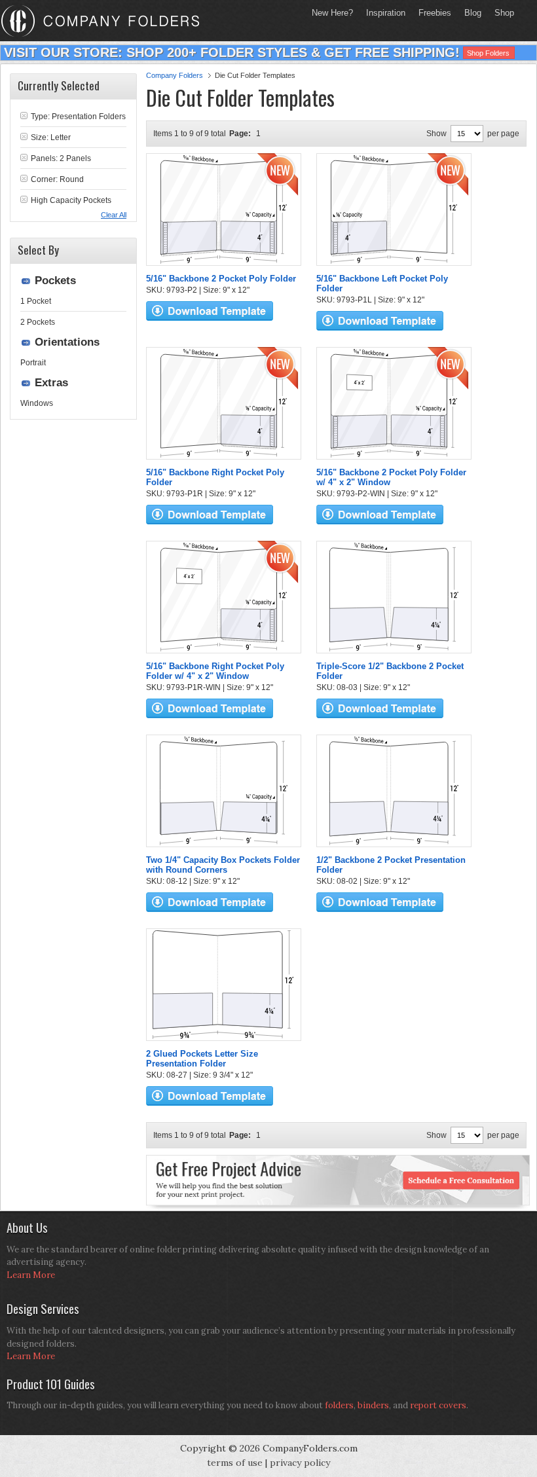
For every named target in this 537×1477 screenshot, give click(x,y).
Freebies (431, 13)
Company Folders (174, 75)
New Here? (332, 13)
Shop (501, 13)
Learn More (31, 1275)
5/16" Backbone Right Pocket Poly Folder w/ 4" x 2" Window (215, 671)
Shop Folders (488, 53)
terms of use (235, 1462)
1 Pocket (35, 301)
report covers (438, 1405)
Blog (472, 13)
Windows (36, 403)
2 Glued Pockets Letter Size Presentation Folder (202, 1058)
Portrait (33, 362)
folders (339, 1405)
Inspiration (385, 13)
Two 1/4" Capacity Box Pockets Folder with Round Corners (223, 865)
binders (373, 1405)
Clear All (113, 215)
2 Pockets (37, 322)
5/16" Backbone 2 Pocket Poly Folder (221, 278)
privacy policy (300, 1462)
